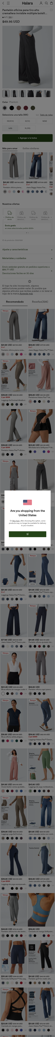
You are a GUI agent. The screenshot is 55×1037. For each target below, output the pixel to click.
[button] (27, 502)
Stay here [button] (16, 521)
